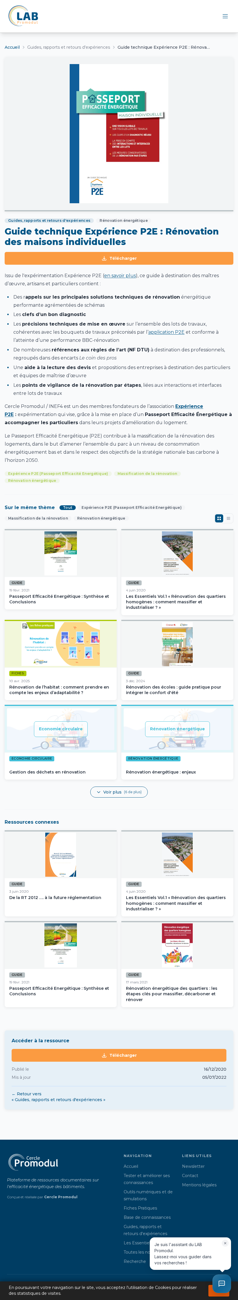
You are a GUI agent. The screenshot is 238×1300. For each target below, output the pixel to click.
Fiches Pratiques (140, 1208)
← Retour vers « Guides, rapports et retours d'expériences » (58, 1096)
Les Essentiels (138, 1242)
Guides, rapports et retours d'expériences (68, 47)
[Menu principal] (225, 16)
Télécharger (123, 258)
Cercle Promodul (60, 1197)
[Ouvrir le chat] (221, 1283)
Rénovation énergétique (32, 480)
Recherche (135, 1261)
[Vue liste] (228, 518)
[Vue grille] (219, 518)
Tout (67, 507)
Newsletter (193, 1166)
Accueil (12, 47)
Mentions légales (199, 1185)
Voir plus (122, 792)
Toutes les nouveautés (146, 1252)
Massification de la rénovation (147, 473)
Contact (190, 1175)
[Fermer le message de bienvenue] (225, 1243)
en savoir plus (120, 275)
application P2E (166, 332)
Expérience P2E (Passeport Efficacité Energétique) (58, 473)
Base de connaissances (147, 1217)
